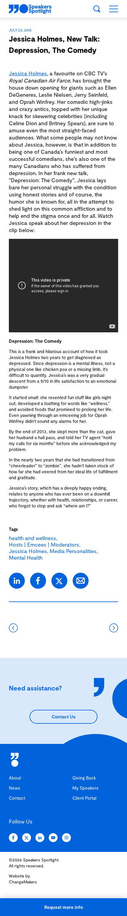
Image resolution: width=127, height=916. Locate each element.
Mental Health (26, 557)
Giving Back (84, 777)
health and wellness (32, 538)
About (15, 777)
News (14, 787)
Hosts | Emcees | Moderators (44, 544)
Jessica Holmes (28, 73)
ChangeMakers (23, 881)
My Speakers (85, 787)
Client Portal (84, 798)
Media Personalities (73, 551)
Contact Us (63, 716)
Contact (17, 798)
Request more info (63, 907)
